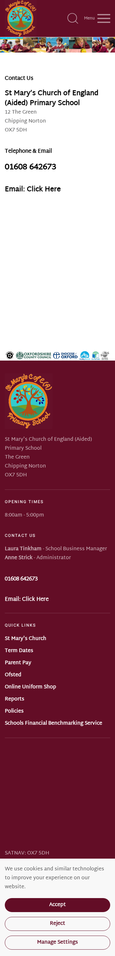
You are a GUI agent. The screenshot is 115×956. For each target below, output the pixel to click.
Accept (57, 905)
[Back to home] (21, 18)
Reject (57, 923)
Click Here (35, 599)
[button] (72, 18)
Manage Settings (57, 942)
